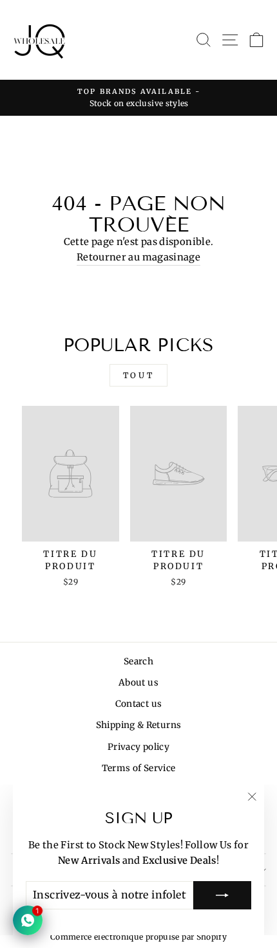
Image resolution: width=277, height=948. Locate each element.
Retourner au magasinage (138, 257)
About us (138, 682)
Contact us (138, 703)
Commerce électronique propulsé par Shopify (138, 937)
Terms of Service (139, 768)
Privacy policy (138, 747)
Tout (138, 375)
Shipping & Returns (139, 725)
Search (138, 661)
